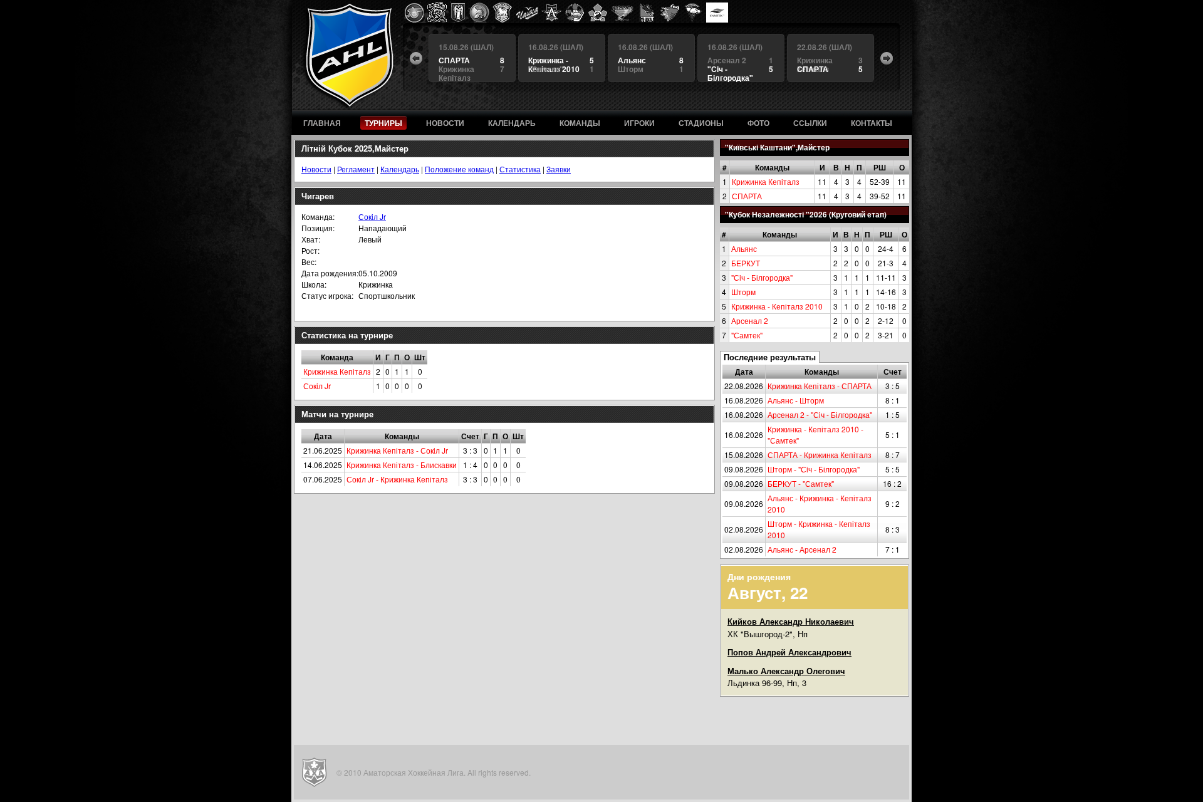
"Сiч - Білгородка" (762, 277)
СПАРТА (747, 195)
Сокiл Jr (372, 216)
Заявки (558, 169)
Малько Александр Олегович (786, 671)
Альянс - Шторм (796, 400)
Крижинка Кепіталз (765, 181)
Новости (316, 169)
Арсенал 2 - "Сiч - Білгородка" (820, 414)
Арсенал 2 (749, 320)
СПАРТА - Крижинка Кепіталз (820, 454)
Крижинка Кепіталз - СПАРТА (820, 385)
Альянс (744, 248)
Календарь (399, 169)
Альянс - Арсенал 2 (802, 549)
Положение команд (459, 169)
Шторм (743, 291)
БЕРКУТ (745, 263)
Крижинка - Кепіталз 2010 (777, 306)
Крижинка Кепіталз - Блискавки (401, 464)
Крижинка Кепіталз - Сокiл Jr (397, 450)
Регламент (356, 169)
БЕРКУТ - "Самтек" (801, 483)
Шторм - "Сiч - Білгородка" (814, 469)
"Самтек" (747, 335)
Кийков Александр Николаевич (790, 621)
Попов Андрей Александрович (789, 652)
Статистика (520, 169)
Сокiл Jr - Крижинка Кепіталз (397, 479)
